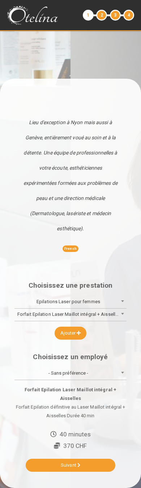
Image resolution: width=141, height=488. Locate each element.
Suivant (69, 465)
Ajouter (68, 333)
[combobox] (70, 302)
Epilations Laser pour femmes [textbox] (68, 301)
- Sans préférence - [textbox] (68, 373)
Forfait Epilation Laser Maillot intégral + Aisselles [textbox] (68, 314)
